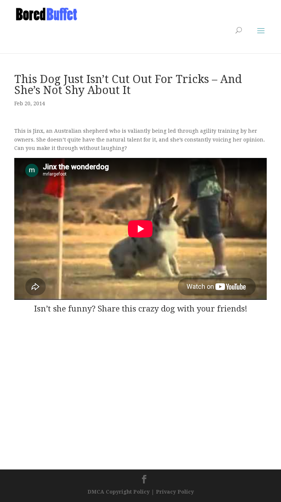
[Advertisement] (100, 33)
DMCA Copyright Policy (118, 492)
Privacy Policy (175, 492)
